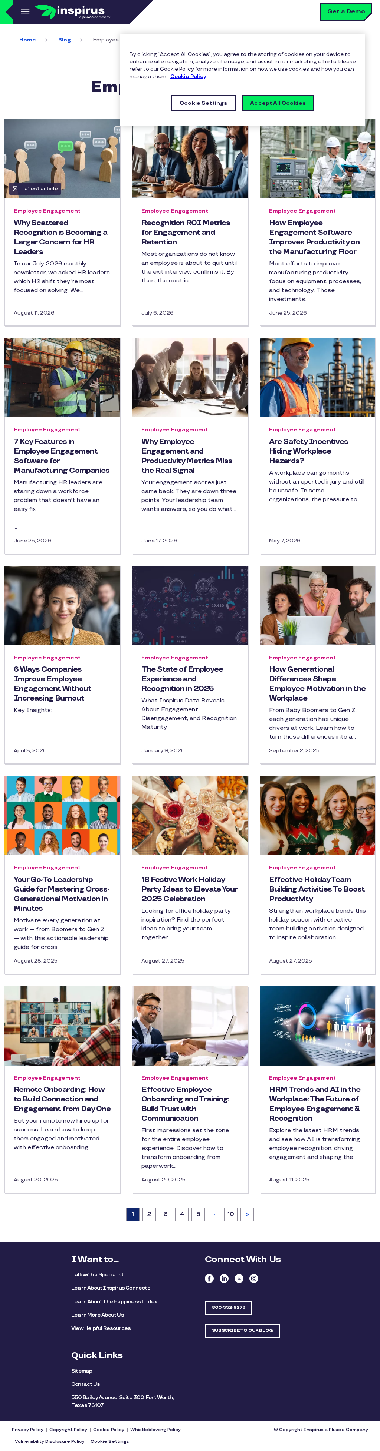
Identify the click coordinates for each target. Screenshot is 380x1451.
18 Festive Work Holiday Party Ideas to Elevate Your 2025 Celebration (189, 889)
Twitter (239, 1278)
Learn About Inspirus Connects (110, 1288)
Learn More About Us (97, 1315)
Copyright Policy (68, 1429)
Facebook (209, 1278)
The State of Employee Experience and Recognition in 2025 (182, 679)
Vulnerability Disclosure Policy (50, 1441)
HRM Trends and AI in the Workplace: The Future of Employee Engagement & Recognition (314, 1104)
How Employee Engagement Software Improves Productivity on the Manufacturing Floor (314, 237)
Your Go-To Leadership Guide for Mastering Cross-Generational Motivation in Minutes (61, 894)
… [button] (214, 1213)
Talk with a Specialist (97, 1274)
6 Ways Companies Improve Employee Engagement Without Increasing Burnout (52, 684)
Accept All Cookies (278, 103)
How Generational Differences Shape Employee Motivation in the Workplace (317, 684)
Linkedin (224, 1278)
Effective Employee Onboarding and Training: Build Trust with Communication (185, 1104)
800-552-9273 (228, 1307)
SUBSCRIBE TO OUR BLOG (242, 1330)
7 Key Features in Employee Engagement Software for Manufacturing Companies (61, 456)
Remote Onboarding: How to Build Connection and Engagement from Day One (62, 1099)
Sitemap (81, 1371)
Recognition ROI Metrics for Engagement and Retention (185, 232)
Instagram (253, 1278)
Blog (64, 40)
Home (27, 40)
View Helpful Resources (101, 1328)
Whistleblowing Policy (155, 1429)
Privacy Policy (27, 1429)
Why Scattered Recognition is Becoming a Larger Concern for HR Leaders (60, 237)
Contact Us (85, 1384)
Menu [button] (24, 12)
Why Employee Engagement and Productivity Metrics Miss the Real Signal (186, 456)
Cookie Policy (108, 1429)
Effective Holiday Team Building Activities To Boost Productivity (317, 889)
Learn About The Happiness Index (114, 1301)
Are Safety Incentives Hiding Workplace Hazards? (308, 451)
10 (232, 1214)
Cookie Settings (110, 1441)
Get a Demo (346, 11)
